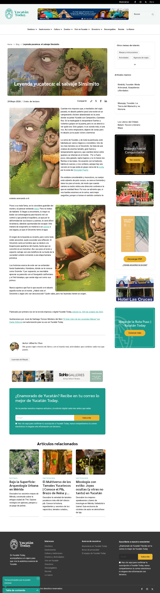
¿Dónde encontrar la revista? (134, 265)
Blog (18, 44)
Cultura (57, 29)
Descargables (110, 29)
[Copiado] (91, 101)
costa (101, 167)
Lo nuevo (49, 575)
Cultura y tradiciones (53, 553)
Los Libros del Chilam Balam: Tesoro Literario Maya (129, 125)
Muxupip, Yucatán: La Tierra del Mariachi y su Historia (129, 106)
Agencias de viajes (141, 58)
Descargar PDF (135, 259)
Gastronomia (44, 29)
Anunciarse (124, 2)
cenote (46, 227)
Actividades (124, 58)
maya (36, 208)
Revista (121, 29)
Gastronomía (50, 550)
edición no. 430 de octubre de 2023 (87, 312)
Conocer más (134, 333)
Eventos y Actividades (54, 557)
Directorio (96, 29)
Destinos (31, 29)
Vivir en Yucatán (81, 29)
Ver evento (135, 160)
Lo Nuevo (130, 29)
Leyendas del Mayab (26, 79)
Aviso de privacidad (90, 550)
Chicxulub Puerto (81, 170)
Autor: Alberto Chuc (32, 343)
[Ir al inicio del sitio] (16, 18)
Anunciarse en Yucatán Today (94, 546)
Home (10, 44)
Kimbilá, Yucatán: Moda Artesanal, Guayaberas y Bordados (129, 87)
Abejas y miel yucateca (128, 52)
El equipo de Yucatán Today (94, 553)
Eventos (67, 29)
